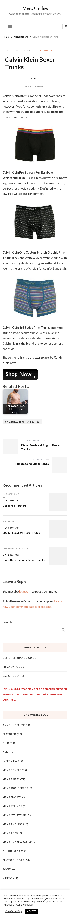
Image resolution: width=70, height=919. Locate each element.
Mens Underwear (15, 842)
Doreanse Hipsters (15, 505)
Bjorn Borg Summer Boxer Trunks (24, 559)
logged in (25, 591)
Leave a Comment (35, 86)
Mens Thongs (12, 824)
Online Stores (13, 851)
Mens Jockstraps (15, 788)
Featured (9, 734)
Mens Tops (10, 833)
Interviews (11, 761)
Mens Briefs (11, 779)
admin (35, 78)
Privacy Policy (13, 666)
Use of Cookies (14, 675)
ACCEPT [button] (31, 911)
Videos (8, 878)
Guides (7, 743)
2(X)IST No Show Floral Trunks (22, 532)
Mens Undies (35, 8)
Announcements (15, 725)
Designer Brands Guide (19, 657)
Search (7, 622)
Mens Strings (12, 806)
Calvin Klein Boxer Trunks (22, 422)
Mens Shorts (12, 797)
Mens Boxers (45, 50)
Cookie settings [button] (13, 911)
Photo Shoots (13, 860)
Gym (6, 752)
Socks (7, 869)
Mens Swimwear (14, 815)
